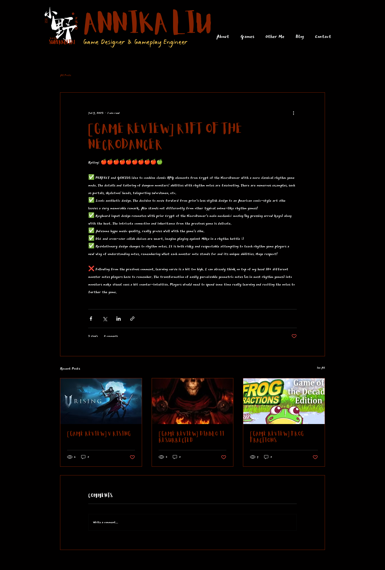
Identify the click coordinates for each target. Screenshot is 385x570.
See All (321, 368)
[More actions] (293, 113)
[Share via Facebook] (91, 318)
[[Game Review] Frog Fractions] (284, 401)
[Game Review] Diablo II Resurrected (192, 437)
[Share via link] (132, 318)
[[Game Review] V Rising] (101, 401)
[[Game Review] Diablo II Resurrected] (192, 401)
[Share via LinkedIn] (118, 318)
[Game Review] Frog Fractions (277, 437)
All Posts (65, 75)
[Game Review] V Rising (99, 434)
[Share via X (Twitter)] (104, 318)
